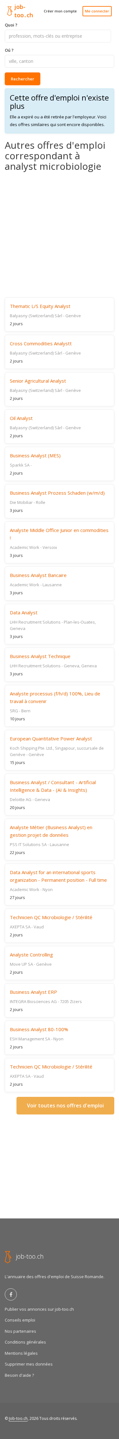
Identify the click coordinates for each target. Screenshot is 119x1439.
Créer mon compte (60, 11)
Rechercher (22, 79)
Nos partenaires (20, 1331)
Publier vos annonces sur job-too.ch (39, 1309)
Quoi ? (11, 25)
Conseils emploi (20, 1320)
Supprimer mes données (29, 1364)
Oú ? (9, 50)
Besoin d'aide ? (19, 1375)
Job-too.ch (18, 1418)
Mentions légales (21, 1353)
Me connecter (97, 11)
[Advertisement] (59, 234)
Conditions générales (25, 1342)
